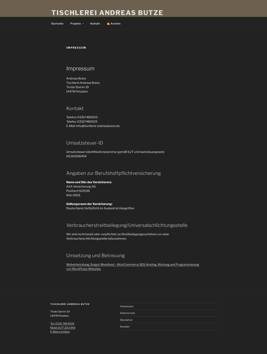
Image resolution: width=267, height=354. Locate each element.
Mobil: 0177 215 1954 (62, 327)
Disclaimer (126, 319)
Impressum (127, 306)
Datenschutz (127, 312)
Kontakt (95, 23)
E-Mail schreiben (60, 331)
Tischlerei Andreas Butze (107, 13)
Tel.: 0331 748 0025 (62, 323)
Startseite (57, 23)
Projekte (75, 23)
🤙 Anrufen (113, 23)
